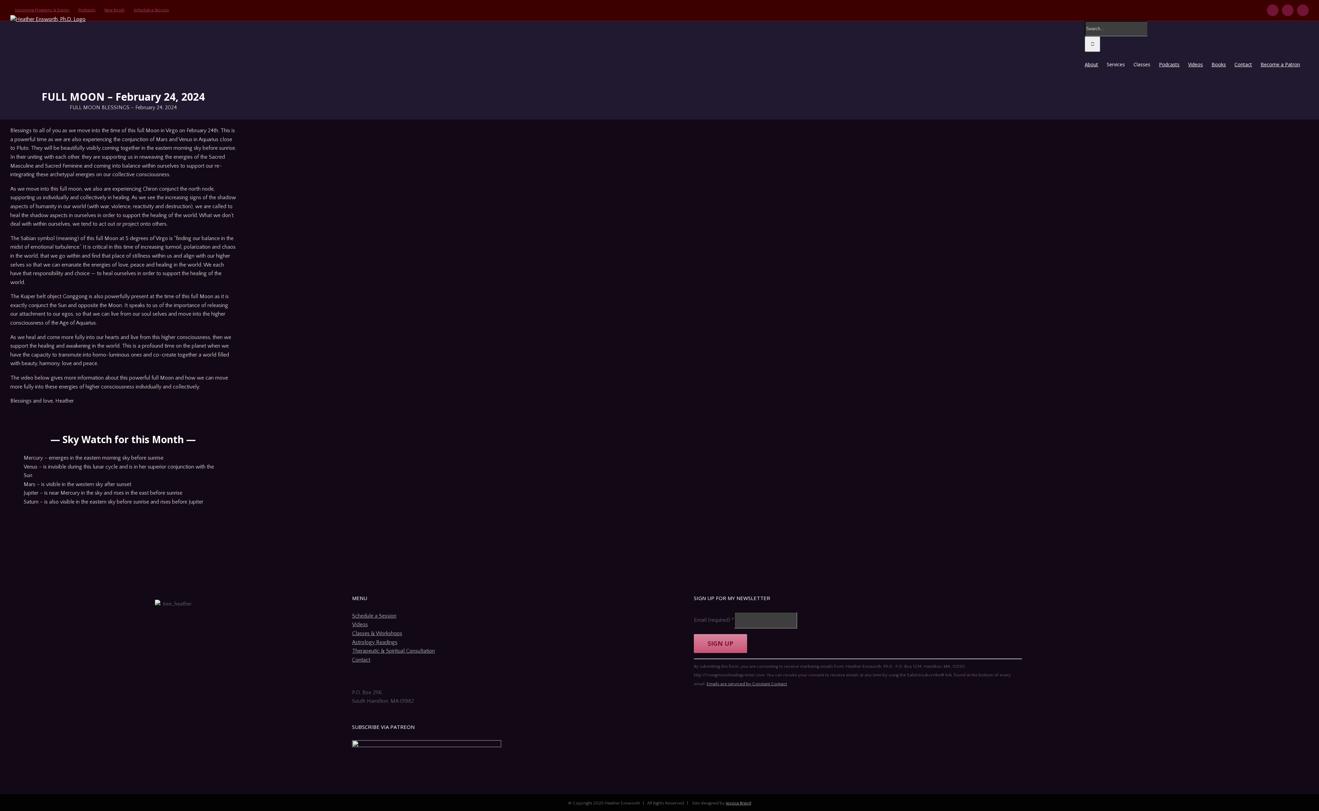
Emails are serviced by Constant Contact (747, 684)
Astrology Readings (374, 642)
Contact (361, 660)
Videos (360, 624)
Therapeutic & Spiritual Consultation (393, 651)
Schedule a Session (374, 616)
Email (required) (714, 620)
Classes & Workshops (377, 633)
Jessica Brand (738, 803)
